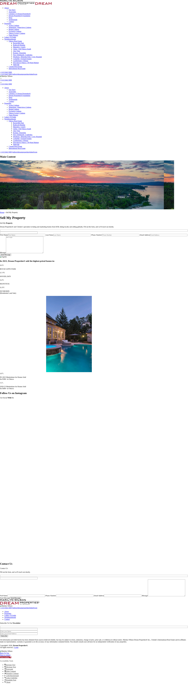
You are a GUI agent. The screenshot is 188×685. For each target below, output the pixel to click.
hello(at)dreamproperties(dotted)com (24, 152)
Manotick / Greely (19, 47)
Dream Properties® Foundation (19, 16)
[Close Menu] (1, 82)
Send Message (5, 255)
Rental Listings (14, 29)
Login (16, 647)
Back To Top (4, 653)
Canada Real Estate (15, 67)
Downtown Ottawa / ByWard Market (26, 63)
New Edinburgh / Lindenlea (22, 55)
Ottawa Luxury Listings (17, 33)
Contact (11, 22)
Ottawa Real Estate (15, 41)
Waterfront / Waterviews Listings (20, 27)
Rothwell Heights (19, 45)
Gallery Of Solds (10, 37)
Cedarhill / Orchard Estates (22, 59)
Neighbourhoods (10, 39)
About (6, 8)
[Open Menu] (1, 78)
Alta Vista (16, 51)
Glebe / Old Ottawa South (22, 49)
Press (10, 18)
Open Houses (13, 35)
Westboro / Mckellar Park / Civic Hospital (27, 57)
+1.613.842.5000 (6, 80)
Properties (7, 23)
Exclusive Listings (15, 31)
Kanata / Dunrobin (19, 53)
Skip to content (5, 655)
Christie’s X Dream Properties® (20, 14)
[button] (5, 657)
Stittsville (16, 65)
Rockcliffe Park (18, 43)
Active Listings (14, 25)
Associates (12, 12)
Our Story (12, 10)
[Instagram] (94, 415)
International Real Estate (17, 68)
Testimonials (13, 20)
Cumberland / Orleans (20, 61)
